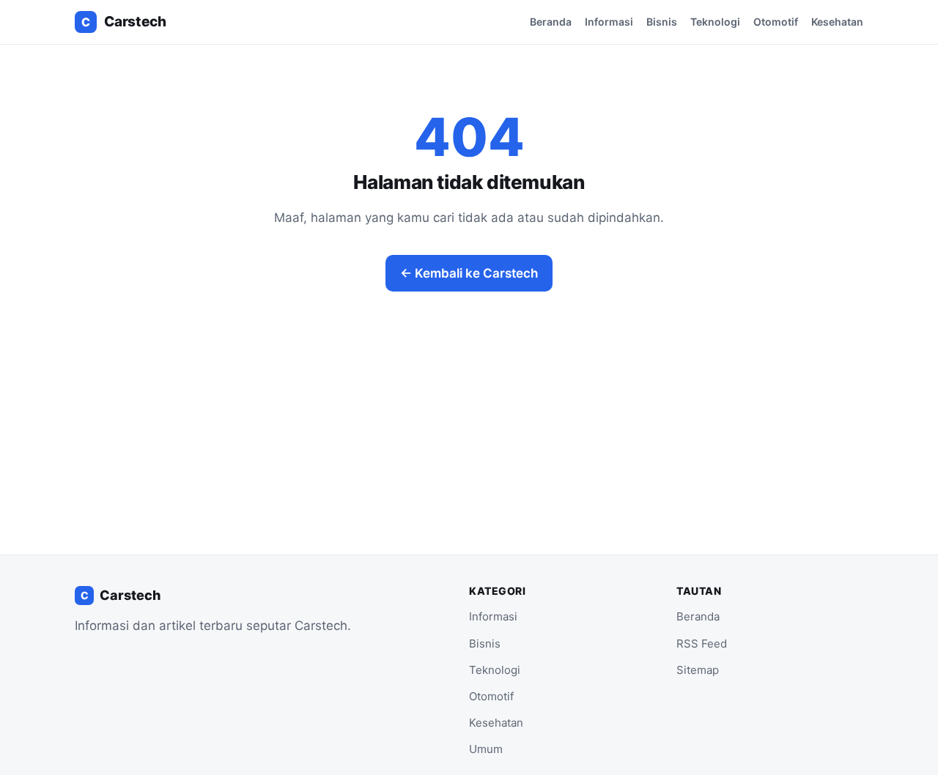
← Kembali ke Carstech (469, 273)
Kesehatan (837, 21)
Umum (486, 749)
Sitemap (697, 670)
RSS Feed (701, 643)
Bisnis (661, 21)
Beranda (551, 21)
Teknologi (715, 21)
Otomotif (775, 21)
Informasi (609, 21)
